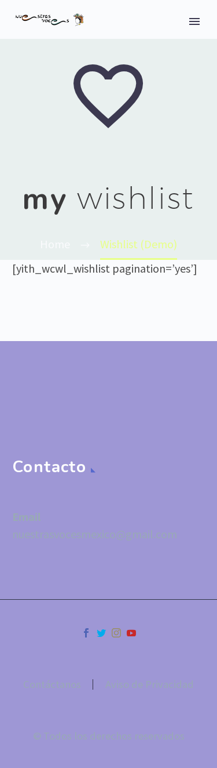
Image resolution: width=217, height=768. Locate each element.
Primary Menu (194, 21)
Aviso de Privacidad (149, 684)
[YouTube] (131, 632)
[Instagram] (116, 632)
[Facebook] (86, 632)
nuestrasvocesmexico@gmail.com (94, 534)
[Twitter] (101, 632)
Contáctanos (52, 684)
